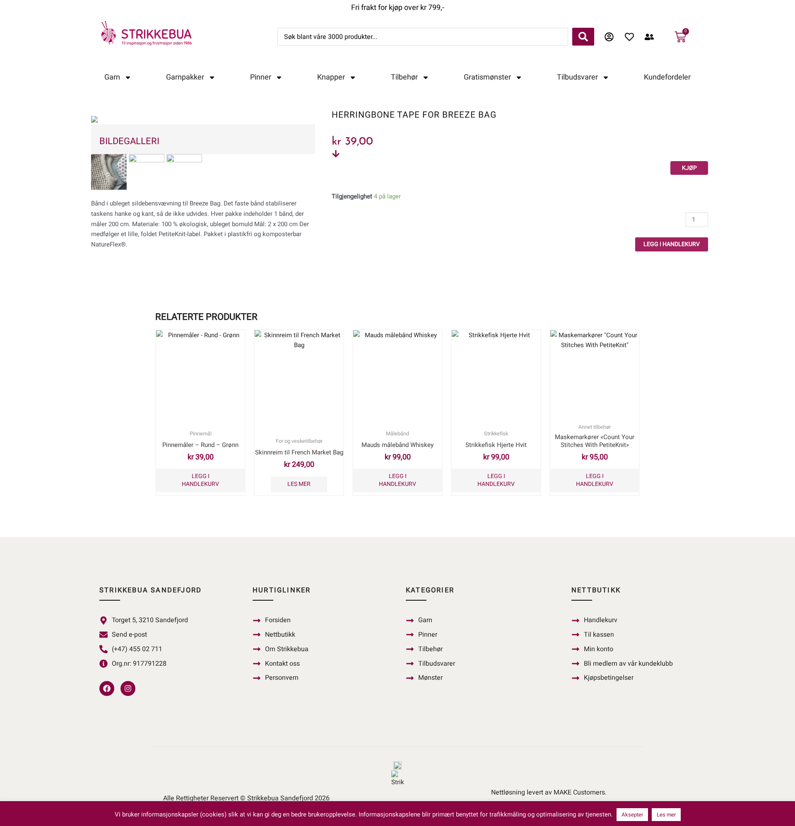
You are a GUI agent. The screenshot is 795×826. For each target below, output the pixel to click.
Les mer (299, 484)
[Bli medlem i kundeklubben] (651, 36)
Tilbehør (404, 77)
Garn (112, 77)
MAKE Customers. (580, 792)
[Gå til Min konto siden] (611, 36)
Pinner (260, 77)
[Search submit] (583, 37)
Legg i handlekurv (671, 244)
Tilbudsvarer (577, 77)
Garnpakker (185, 77)
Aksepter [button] (632, 815)
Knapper (331, 77)
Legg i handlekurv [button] (200, 480)
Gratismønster (487, 77)
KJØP (689, 168)
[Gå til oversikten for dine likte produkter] (631, 36)
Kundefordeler (667, 77)
